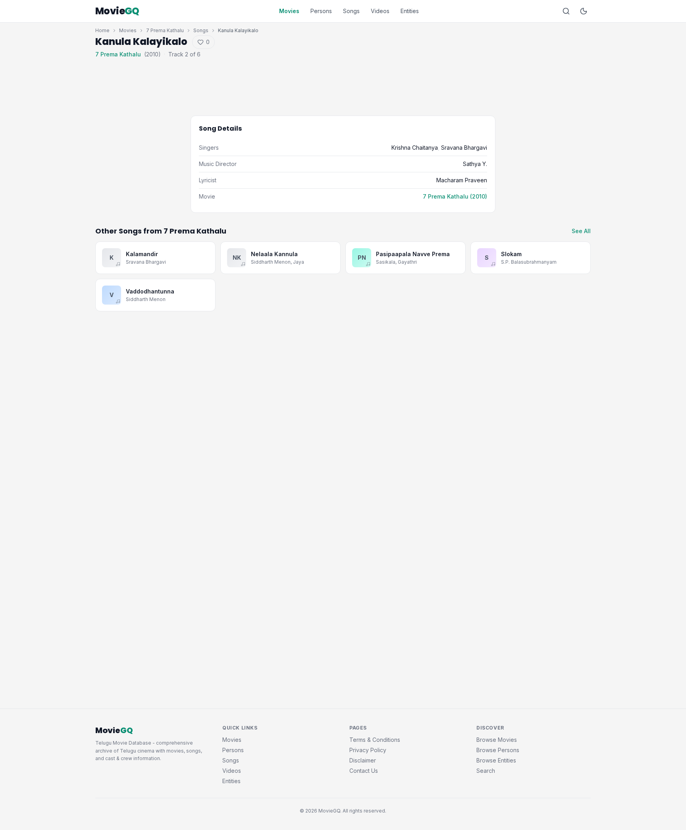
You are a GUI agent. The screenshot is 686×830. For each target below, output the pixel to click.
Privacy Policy (367, 750)
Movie (117, 11)
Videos (380, 11)
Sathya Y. (475, 163)
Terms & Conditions (374, 739)
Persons (321, 11)
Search (485, 770)
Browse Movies (496, 739)
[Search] (566, 11)
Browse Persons (497, 750)
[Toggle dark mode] (583, 11)
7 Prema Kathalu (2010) (455, 196)
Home (102, 30)
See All (581, 231)
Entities (410, 11)
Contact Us (363, 770)
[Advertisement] (343, 81)
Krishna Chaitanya (414, 147)
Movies (289, 11)
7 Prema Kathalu (165, 30)
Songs (351, 11)
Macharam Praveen (461, 180)
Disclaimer (362, 760)
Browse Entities (496, 760)
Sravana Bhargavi (464, 147)
